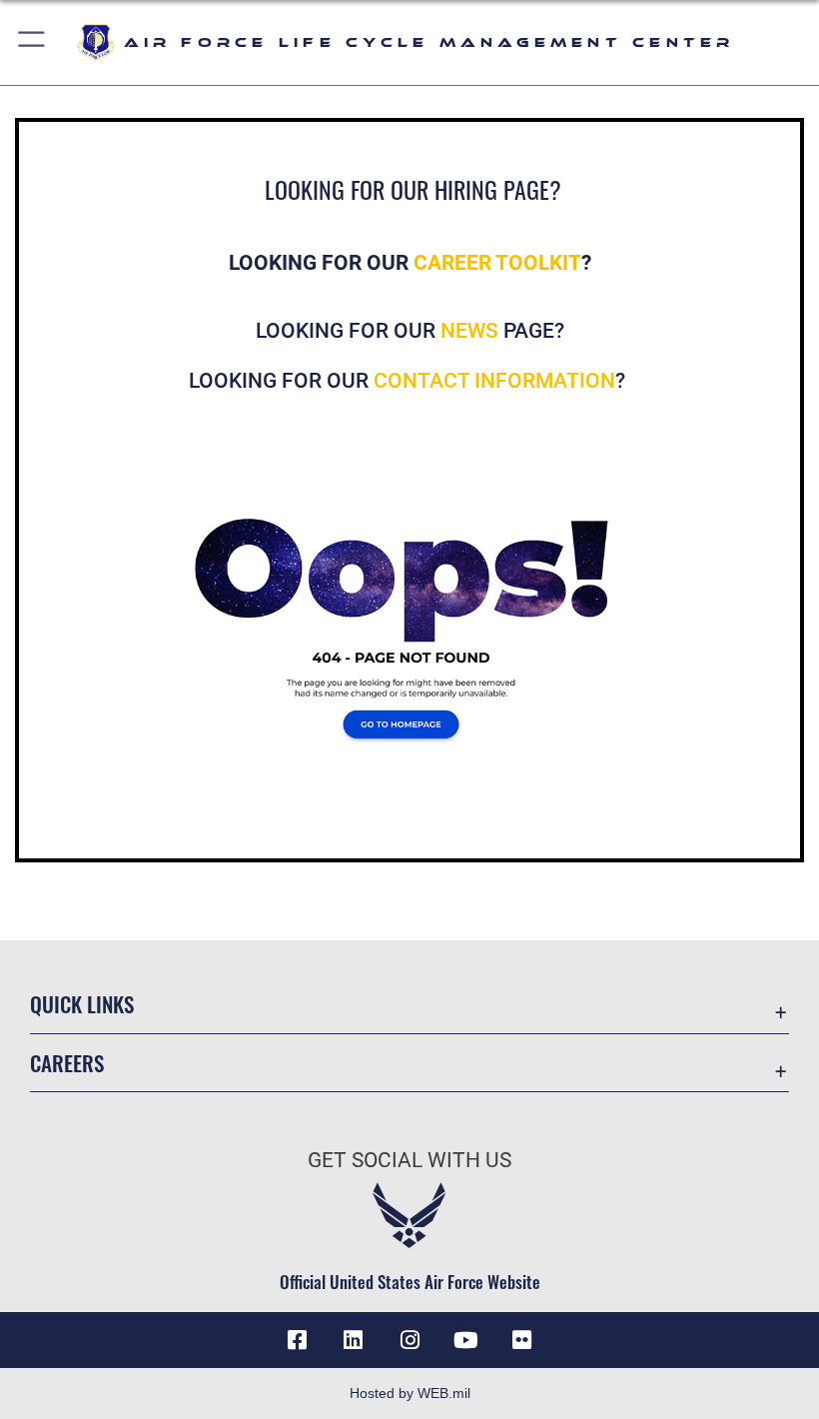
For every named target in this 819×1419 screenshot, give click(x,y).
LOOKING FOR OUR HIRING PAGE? (413, 189)
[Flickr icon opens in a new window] (521, 1340)
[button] (32, 42)
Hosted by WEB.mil (410, 1393)
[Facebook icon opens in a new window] (298, 1340)
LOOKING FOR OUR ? (409, 381)
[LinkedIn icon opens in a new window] (354, 1340)
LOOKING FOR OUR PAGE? (410, 331)
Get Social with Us (409, 1160)
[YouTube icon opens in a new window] (465, 1340)
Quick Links (82, 1003)
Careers (67, 1062)
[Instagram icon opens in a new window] (409, 1340)
